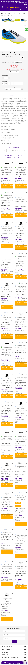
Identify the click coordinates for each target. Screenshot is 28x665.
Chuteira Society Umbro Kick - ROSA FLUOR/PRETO (20, 174)
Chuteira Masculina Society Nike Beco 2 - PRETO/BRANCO (20, 383)
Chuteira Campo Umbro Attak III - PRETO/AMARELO (6, 385)
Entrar (21, 9)
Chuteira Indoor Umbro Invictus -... (6, 444)
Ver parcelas (14, 71)
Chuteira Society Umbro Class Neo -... (6, 173)
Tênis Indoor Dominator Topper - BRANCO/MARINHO (21, 204)
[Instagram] (26, 4)
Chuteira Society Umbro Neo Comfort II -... (6, 355)
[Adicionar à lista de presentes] (25, 662)
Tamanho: (5, 81)
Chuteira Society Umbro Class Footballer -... (6, 606)
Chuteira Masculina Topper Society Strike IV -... (20, 543)
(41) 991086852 (22, 3)
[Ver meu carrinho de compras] (26, 7)
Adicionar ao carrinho (13, 663)
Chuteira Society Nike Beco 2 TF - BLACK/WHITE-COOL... (20, 510)
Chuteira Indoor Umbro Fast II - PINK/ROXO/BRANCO (7, 294)
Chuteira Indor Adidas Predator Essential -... (5, 324)
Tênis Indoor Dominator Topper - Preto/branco (6, 265)
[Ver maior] (25, 25)
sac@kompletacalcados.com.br (11, 1)
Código (3, 56)
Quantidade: (5, 75)
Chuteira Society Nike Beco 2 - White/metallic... (20, 264)
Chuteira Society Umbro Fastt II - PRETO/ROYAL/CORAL (8, 504)
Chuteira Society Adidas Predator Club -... (20, 474)
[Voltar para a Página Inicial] (2, 13)
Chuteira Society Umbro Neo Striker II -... (7, 233)
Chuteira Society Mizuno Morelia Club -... (7, 539)
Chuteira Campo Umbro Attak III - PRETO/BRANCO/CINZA (8, 474)
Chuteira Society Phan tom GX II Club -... (20, 352)
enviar (14, 641)
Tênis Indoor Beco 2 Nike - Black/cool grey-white (6, 411)
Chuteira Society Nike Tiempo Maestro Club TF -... (6, 203)
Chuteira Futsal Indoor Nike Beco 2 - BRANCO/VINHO (21, 292)
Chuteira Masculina (19, 13)
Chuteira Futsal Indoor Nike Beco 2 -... (6, 573)
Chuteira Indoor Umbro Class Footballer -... (19, 235)
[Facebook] (25, 4)
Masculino (8, 13)
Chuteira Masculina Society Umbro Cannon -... (20, 575)
